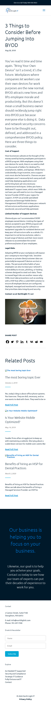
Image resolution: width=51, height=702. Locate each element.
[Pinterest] (17, 342)
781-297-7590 (16, 623)
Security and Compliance (15, 673)
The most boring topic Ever (22, 377)
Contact (8, 682)
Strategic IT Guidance (14, 676)
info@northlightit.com (20, 620)
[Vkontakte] (31, 342)
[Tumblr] (27, 342)
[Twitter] (12, 342)
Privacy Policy (25, 699)
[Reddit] (36, 342)
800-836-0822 (32, 3)
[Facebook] (7, 342)
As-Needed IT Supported (15, 671)
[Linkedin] (22, 342)
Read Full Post (11, 405)
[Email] (41, 342)
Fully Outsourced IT (13, 679)
